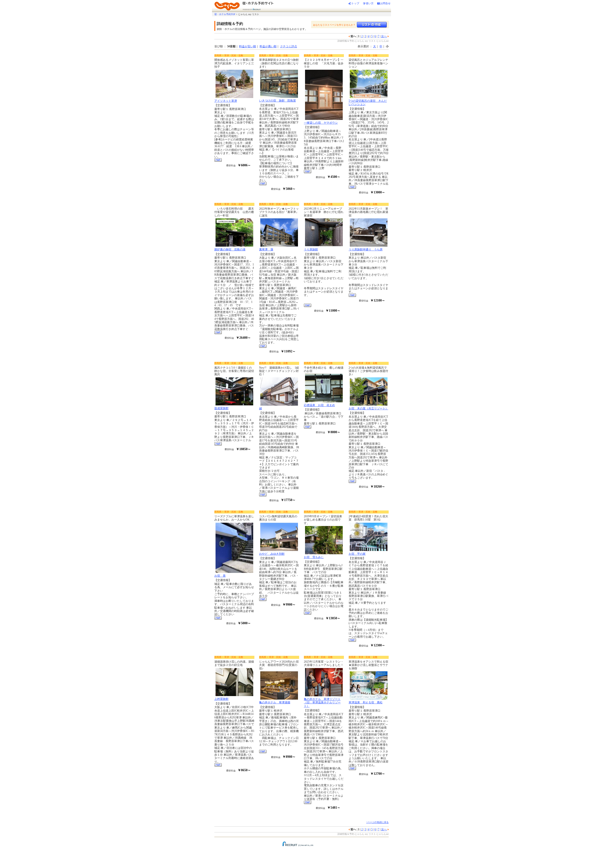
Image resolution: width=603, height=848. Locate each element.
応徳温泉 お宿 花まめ (319, 405)
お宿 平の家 (357, 553)
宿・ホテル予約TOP (224, 14)
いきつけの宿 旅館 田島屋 (277, 100)
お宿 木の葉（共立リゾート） (368, 408)
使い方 (370, 3)
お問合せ (385, 3)
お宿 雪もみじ (314, 557)
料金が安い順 (247, 46)
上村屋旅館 (221, 699)
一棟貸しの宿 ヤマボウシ (321, 122)
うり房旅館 (311, 249)
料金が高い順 (268, 46)
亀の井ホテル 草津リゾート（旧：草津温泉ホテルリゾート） (322, 702)
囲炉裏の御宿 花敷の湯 (229, 249)
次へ (384, 36)
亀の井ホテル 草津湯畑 (274, 702)
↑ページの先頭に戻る (377, 822)
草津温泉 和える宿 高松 (366, 702)
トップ (355, 3)
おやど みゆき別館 (272, 553)
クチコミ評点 (288, 46)
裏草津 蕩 (266, 249)
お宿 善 (220, 575)
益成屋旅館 (221, 408)
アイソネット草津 (225, 100)
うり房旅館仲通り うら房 (366, 249)
